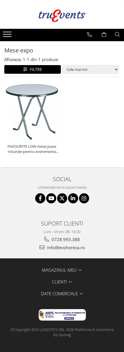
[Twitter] (62, 198)
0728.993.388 (65, 239)
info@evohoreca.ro (65, 247)
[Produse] (8, 36)
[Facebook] (40, 198)
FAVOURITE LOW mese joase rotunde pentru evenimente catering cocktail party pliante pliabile (32, 149)
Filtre (34, 69)
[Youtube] (51, 198)
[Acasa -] (62, 14)
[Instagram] (84, 198)
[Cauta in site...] (117, 34)
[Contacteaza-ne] (89, 34)
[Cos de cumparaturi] (104, 34)
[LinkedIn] (73, 198)
